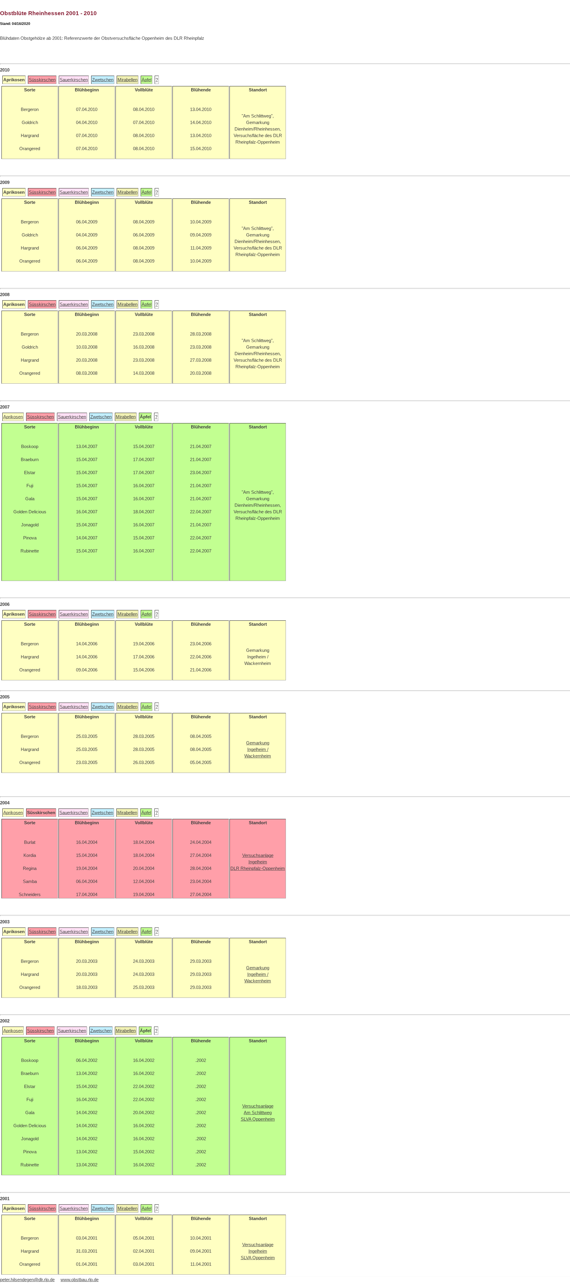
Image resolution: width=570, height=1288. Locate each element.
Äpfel (146, 79)
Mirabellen (127, 79)
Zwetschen (102, 79)
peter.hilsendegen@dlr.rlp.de (27, 1279)
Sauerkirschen (74, 79)
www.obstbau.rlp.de (80, 1279)
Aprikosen (13, 416)
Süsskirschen (42, 79)
